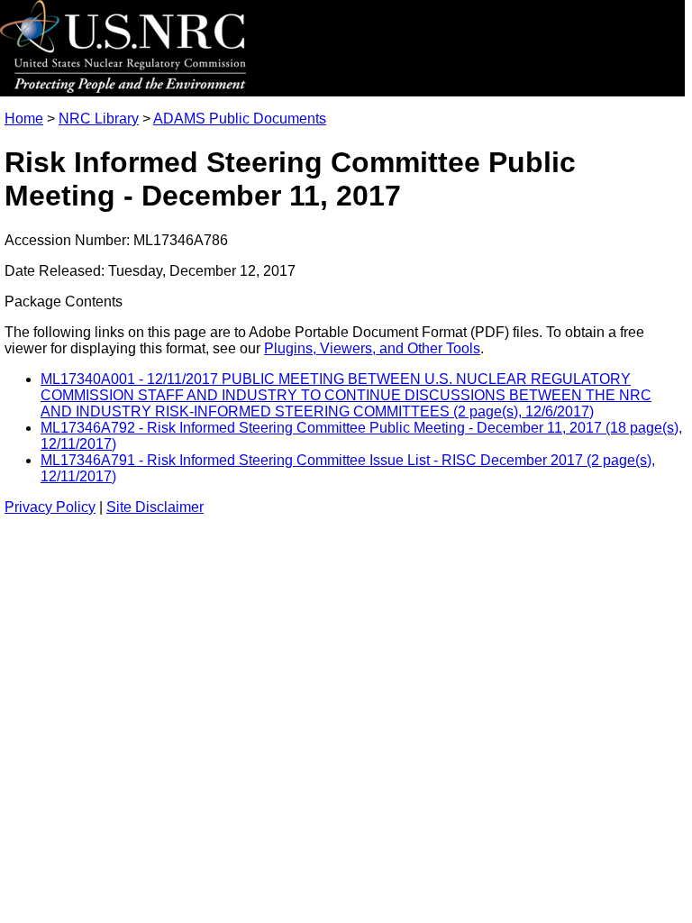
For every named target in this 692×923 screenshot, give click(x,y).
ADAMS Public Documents (239, 118)
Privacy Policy (50, 507)
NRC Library (99, 118)
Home (24, 118)
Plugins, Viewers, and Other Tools (372, 348)
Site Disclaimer (155, 507)
